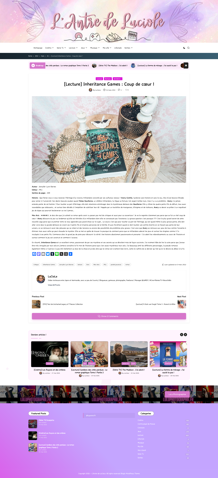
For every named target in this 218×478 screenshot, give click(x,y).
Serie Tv (86, 363)
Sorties (140, 458)
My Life (140, 446)
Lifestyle (141, 439)
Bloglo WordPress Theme (130, 473)
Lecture (99, 79)
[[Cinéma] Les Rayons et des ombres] (32, 435)
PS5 (168, 363)
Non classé (142, 450)
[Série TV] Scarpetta (46, 420)
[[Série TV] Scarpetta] (32, 424)
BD (45, 363)
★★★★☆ (117, 79)
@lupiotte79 (90, 415)
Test (174, 363)
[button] (54, 285)
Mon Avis (96, 264)
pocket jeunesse (116, 264)
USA (93, 363)
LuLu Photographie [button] (177, 394)
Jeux (162, 363)
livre (88, 264)
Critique (36, 264)
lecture (80, 264)
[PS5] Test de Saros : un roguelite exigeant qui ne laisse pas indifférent (166, 65)
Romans (108, 79)
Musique (141, 443)
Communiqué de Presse (146, 424)
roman (127, 264)
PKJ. (105, 264)
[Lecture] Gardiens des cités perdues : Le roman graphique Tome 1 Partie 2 (50, 371)
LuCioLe (52, 276)
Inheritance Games (49, 264)
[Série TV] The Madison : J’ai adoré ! (64, 65)
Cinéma (140, 420)
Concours (141, 428)
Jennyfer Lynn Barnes (66, 264)
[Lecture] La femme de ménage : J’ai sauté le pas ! (109, 65)
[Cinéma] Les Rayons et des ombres (52, 433)
